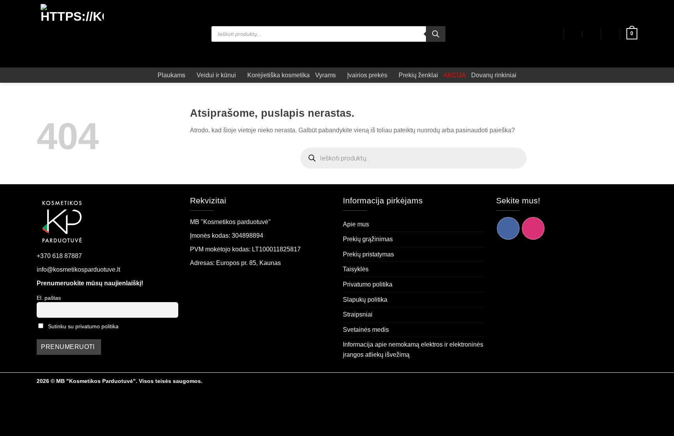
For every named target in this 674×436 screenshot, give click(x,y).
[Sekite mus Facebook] (508, 228)
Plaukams (171, 75)
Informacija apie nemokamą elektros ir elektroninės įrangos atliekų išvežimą (413, 349)
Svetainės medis (366, 329)
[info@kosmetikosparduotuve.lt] (574, 34)
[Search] (435, 34)
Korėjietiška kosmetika (278, 75)
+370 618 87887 (59, 256)
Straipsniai (357, 314)
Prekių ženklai (418, 75)
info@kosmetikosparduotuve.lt (78, 269)
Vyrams (325, 75)
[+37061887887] (591, 34)
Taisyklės (356, 269)
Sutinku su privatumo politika (83, 326)
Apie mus (356, 224)
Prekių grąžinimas (368, 239)
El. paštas (49, 298)
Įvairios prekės (367, 75)
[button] (611, 34)
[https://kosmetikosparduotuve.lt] (72, 34)
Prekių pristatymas (368, 254)
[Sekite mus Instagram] (533, 228)
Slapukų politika (365, 299)
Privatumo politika (367, 284)
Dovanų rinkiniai (493, 75)
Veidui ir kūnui (216, 75)
